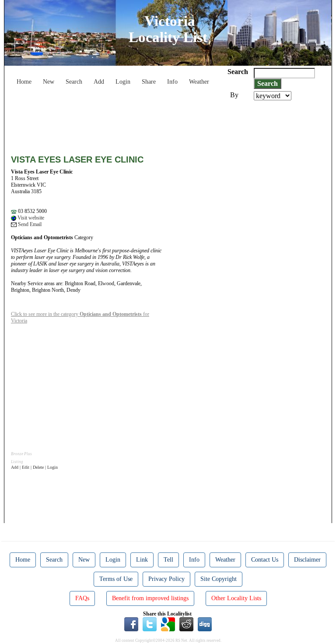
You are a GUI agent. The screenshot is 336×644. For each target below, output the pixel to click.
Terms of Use (116, 579)
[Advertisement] (170, 124)
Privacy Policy (166, 579)
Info (172, 81)
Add (99, 81)
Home (24, 81)
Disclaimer (307, 559)
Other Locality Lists (236, 598)
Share (149, 81)
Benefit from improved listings (150, 598)
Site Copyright (218, 579)
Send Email (29, 224)
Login (123, 81)
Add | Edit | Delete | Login (34, 467)
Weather (199, 81)
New (48, 81)
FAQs (82, 598)
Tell (168, 559)
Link (142, 559)
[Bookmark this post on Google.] (168, 624)
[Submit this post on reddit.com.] (186, 624)
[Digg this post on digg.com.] (205, 624)
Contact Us (264, 559)
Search (74, 81)
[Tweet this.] (149, 624)
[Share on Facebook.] (131, 624)
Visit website (30, 218)
